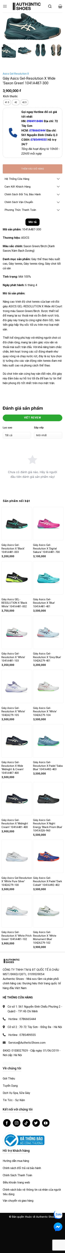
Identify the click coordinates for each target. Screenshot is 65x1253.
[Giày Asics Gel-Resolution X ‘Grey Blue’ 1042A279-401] (48, 632)
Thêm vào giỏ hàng (32, 169)
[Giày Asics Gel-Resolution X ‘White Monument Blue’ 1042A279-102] (48, 910)
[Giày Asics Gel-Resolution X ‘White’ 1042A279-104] (48, 686)
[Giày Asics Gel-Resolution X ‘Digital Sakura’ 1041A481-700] (48, 524)
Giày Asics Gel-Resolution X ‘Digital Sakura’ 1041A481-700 (46, 548)
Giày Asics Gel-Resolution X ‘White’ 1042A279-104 (45, 711)
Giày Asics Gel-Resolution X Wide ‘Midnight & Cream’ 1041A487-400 (12, 767)
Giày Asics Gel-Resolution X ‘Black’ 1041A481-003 (13, 548)
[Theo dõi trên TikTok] (26, 1123)
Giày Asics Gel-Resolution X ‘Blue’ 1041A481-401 (44, 603)
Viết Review (32, 417)
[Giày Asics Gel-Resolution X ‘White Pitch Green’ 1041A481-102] (16, 911)
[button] (5, 6)
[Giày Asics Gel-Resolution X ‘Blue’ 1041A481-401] (48, 578)
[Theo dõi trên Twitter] (36, 1123)
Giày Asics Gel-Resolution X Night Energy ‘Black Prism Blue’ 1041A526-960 (47, 825)
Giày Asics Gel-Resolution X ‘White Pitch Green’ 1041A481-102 (16, 936)
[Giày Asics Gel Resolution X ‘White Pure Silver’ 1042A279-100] (16, 857)
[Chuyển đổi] (58, 179)
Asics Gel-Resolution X (16, 73)
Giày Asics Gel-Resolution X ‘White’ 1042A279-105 (13, 711)
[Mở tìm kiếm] (49, 6)
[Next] (56, 27)
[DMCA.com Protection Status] (12, 1063)
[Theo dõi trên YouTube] (46, 1123)
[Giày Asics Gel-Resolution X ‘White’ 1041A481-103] (16, 632)
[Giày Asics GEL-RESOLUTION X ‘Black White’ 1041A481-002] (16, 578)
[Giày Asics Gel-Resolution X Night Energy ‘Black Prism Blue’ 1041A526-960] (48, 799)
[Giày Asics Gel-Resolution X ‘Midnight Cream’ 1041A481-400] (16, 799)
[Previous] (8, 27)
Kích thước (10, 96)
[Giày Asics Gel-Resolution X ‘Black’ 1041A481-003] (16, 523)
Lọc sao (7, 427)
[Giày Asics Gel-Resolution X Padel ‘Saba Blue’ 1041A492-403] (48, 741)
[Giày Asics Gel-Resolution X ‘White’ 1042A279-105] (16, 686)
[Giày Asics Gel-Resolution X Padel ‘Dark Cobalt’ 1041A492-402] (48, 856)
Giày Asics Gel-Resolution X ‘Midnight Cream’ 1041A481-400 (14, 823)
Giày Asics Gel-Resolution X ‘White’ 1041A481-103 (13, 657)
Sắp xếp (39, 427)
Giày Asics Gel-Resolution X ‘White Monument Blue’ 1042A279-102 (44, 937)
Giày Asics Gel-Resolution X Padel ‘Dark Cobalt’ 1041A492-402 (47, 881)
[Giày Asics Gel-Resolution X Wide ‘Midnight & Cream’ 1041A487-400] (16, 741)
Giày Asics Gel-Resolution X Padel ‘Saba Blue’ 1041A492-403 (48, 766)
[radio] (7, 102)
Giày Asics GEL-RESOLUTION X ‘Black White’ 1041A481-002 (14, 603)
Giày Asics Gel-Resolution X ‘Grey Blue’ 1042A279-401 (47, 657)
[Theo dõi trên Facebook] (7, 1123)
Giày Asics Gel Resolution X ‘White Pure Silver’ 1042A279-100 (16, 881)
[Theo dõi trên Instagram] (16, 1123)
